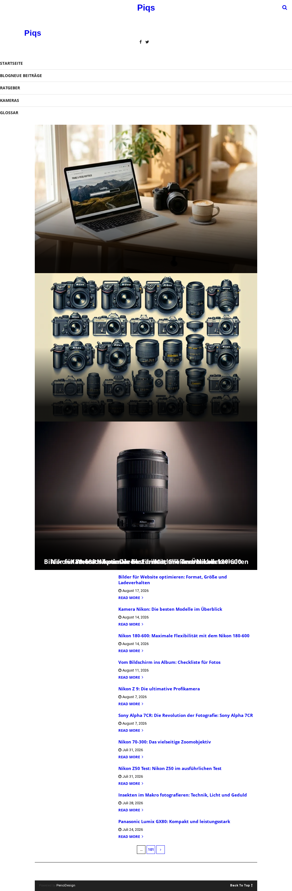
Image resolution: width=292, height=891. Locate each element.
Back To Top (240, 885)
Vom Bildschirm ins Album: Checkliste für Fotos (169, 662)
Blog (21, 75)
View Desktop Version (148, 871)
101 (151, 850)
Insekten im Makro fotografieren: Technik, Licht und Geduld (182, 795)
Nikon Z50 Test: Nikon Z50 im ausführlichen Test (170, 768)
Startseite (11, 63)
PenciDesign (65, 885)
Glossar (9, 112)
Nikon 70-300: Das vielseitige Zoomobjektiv (164, 742)
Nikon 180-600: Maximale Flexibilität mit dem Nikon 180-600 (146, 561)
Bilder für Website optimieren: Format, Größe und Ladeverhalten (172, 579)
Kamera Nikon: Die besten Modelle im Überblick (170, 609)
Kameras (9, 100)
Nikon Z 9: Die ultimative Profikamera (159, 689)
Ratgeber (10, 87)
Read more (129, 598)
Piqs (32, 33)
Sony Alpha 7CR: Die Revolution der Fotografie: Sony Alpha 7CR (185, 715)
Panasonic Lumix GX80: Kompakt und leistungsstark (174, 821)
